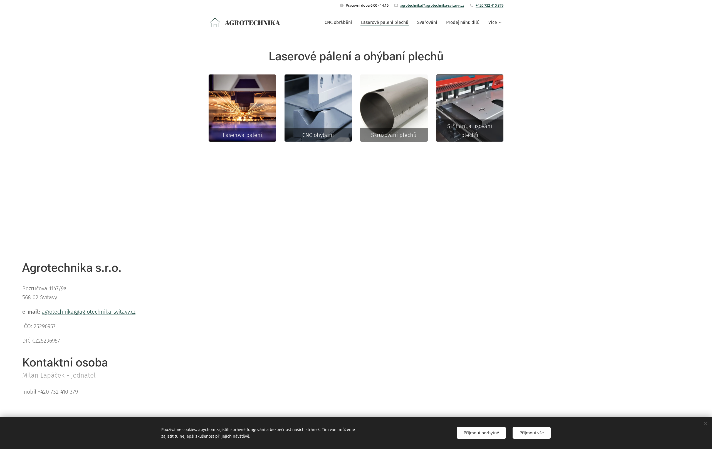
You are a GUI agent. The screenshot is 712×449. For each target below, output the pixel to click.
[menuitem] (340, 22)
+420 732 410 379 (489, 5)
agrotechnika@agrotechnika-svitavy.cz (432, 5)
